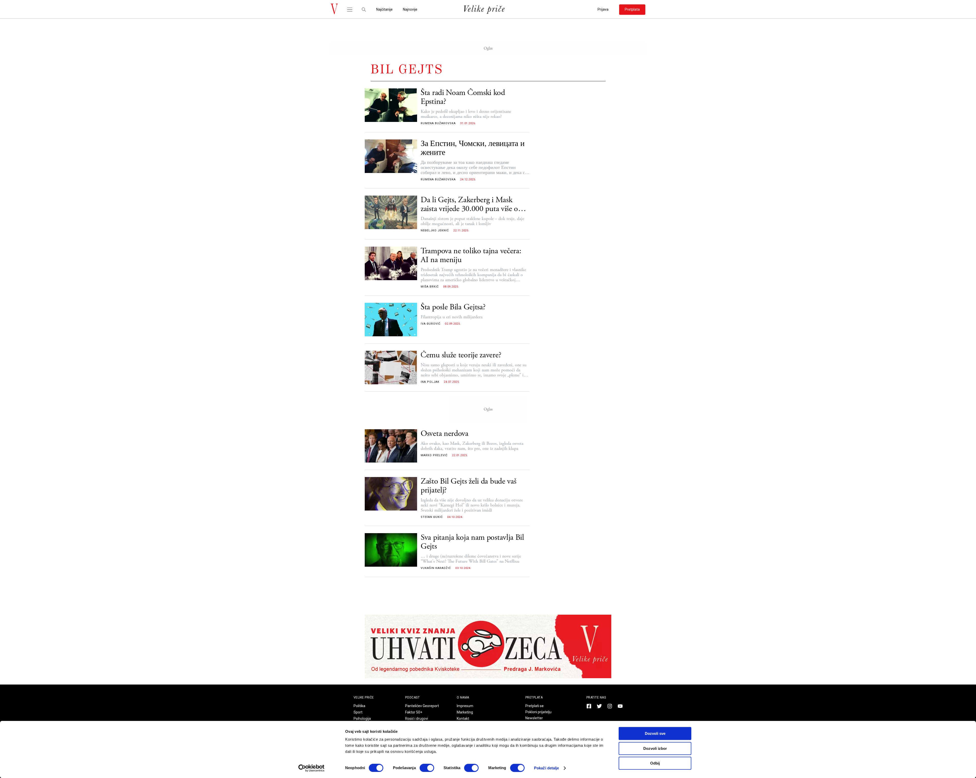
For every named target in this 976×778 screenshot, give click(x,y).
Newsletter (534, 718)
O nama (463, 697)
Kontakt (463, 719)
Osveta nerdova (444, 433)
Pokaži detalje (546, 768)
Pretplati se (534, 706)
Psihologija (362, 719)
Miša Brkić (430, 286)
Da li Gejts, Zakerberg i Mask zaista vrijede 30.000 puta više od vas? (471, 204)
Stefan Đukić (432, 517)
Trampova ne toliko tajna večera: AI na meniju (471, 255)
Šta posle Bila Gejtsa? (453, 307)
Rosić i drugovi (416, 719)
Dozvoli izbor (655, 748)
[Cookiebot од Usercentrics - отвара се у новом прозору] (311, 768)
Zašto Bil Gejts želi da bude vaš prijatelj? (468, 486)
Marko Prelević (434, 455)
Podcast (412, 697)
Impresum (465, 706)
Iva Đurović (430, 323)
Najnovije (410, 9)
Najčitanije (384, 9)
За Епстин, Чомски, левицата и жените (472, 148)
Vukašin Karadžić (436, 568)
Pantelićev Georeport (422, 706)
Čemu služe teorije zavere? (461, 355)
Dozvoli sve (655, 733)
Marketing (465, 712)
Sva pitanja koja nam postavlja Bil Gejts (472, 542)
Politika (359, 706)
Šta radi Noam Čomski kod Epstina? (463, 97)
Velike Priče (364, 697)
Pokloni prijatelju (538, 712)
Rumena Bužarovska (438, 123)
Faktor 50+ (413, 712)
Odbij (655, 763)
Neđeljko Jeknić (435, 230)
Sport (358, 712)
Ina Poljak (430, 382)
